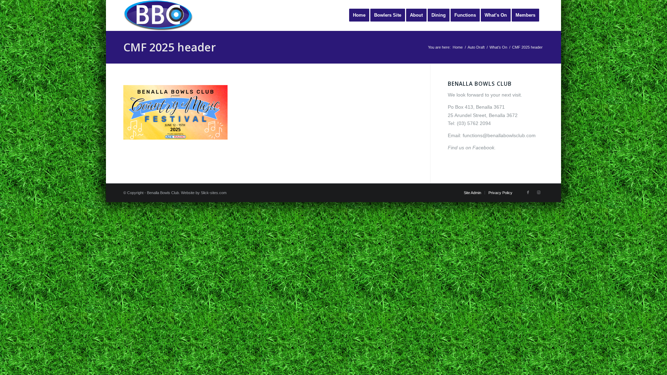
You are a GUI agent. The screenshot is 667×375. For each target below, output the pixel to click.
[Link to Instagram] (538, 192)
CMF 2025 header (169, 47)
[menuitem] (359, 15)
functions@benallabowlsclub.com (499, 135)
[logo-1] (158, 15)
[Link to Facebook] (528, 192)
